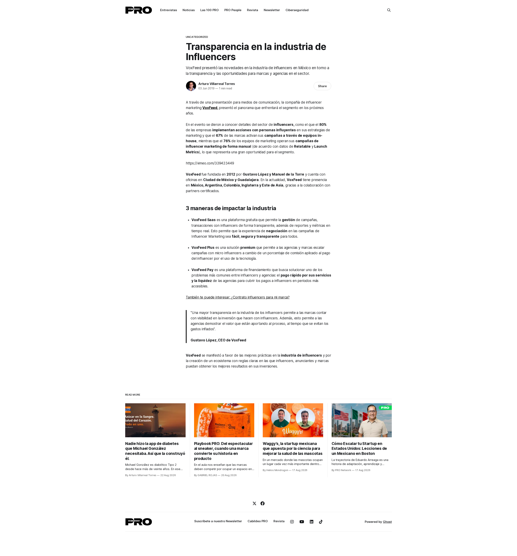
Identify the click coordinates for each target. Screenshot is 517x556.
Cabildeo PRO (258, 521)
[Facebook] (263, 503)
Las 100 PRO (209, 10)
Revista (252, 10)
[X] (254, 503)
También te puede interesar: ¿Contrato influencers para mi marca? (238, 297)
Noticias (189, 10)
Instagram (292, 522)
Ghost (387, 522)
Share (322, 86)
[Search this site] (389, 10)
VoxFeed (209, 108)
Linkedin (311, 522)
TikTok (321, 522)
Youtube (301, 522)
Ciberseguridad (297, 10)
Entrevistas (168, 10)
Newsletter (272, 10)
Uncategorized (197, 36)
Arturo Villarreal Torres (216, 84)
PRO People (232, 10)
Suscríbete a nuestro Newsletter (218, 521)
